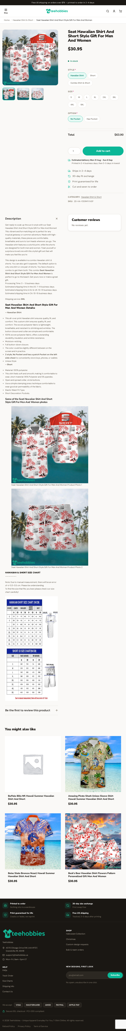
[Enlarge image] (53, 35)
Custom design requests (77, 944)
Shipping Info (8, 986)
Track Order (7, 975)
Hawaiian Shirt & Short (23, 20)
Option (73, 113)
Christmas (71, 939)
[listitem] (8, 94)
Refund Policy (8, 1026)
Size (71, 91)
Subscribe (115, 975)
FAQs (4, 970)
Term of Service (41, 1026)
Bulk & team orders (75, 949)
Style (72, 70)
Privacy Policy (24, 1026)
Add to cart (103, 151)
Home (7, 20)
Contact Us (7, 991)
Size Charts (7, 981)
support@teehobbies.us (17, 955)
